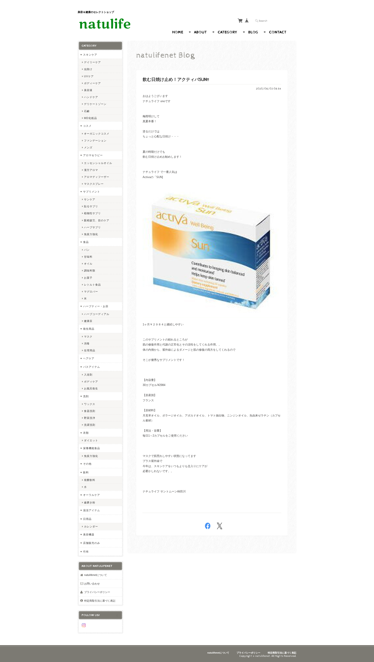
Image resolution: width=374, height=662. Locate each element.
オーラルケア (91, 494)
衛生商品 (88, 328)
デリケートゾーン (95, 104)
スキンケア (90, 54)
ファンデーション (95, 140)
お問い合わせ (92, 583)
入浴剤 (88, 374)
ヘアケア (88, 358)
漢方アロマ (91, 170)
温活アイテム (91, 510)
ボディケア (91, 381)
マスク (88, 336)
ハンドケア (91, 97)
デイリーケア (92, 62)
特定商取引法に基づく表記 (99, 600)
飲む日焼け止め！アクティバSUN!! (176, 79)
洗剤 (86, 396)
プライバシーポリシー (97, 592)
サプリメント (91, 191)
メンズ (88, 147)
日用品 (87, 518)
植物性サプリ (92, 213)
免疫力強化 (91, 234)
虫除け (88, 69)
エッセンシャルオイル (98, 163)
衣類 (86, 432)
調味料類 (89, 270)
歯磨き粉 (89, 502)
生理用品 (89, 350)
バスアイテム (91, 366)
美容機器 (88, 534)
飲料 (86, 472)
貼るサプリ (91, 206)
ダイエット (91, 440)
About (200, 32)
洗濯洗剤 (89, 424)
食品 (86, 242)
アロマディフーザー (96, 176)
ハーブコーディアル (96, 314)
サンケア (89, 199)
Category (227, 32)
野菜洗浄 (89, 417)
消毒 (87, 343)
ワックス (89, 404)
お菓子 (88, 277)
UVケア (89, 76)
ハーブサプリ (92, 227)
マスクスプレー (94, 183)
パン (87, 249)
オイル (88, 263)
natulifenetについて (95, 575)
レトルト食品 (92, 284)
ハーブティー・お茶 (95, 306)
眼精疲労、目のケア (96, 220)
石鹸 (87, 111)
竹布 (86, 551)
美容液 (88, 90)
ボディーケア (92, 83)
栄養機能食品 (91, 448)
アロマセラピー (93, 155)
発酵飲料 (89, 480)
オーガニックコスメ (96, 133)
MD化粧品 (90, 118)
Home (177, 32)
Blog (253, 32)
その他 (87, 463)
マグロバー (91, 291)
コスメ (87, 125)
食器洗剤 (89, 411)
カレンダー (91, 526)
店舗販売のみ (91, 542)
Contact (278, 32)
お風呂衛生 (91, 388)
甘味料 (88, 256)
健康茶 (88, 321)
